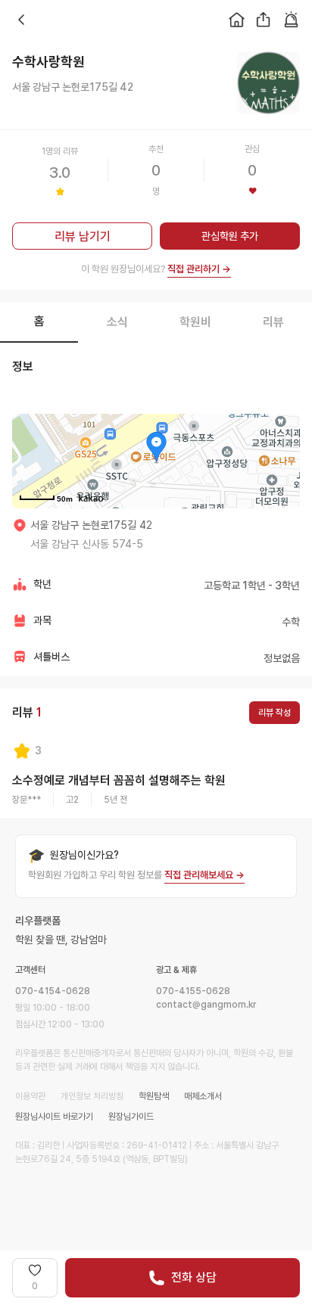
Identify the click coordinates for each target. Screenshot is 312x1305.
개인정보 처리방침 (92, 1096)
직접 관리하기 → (199, 269)
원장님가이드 (131, 1116)
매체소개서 (203, 1096)
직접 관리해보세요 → (204, 875)
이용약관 (30, 1096)
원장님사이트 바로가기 (54, 1116)
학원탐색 (154, 1096)
